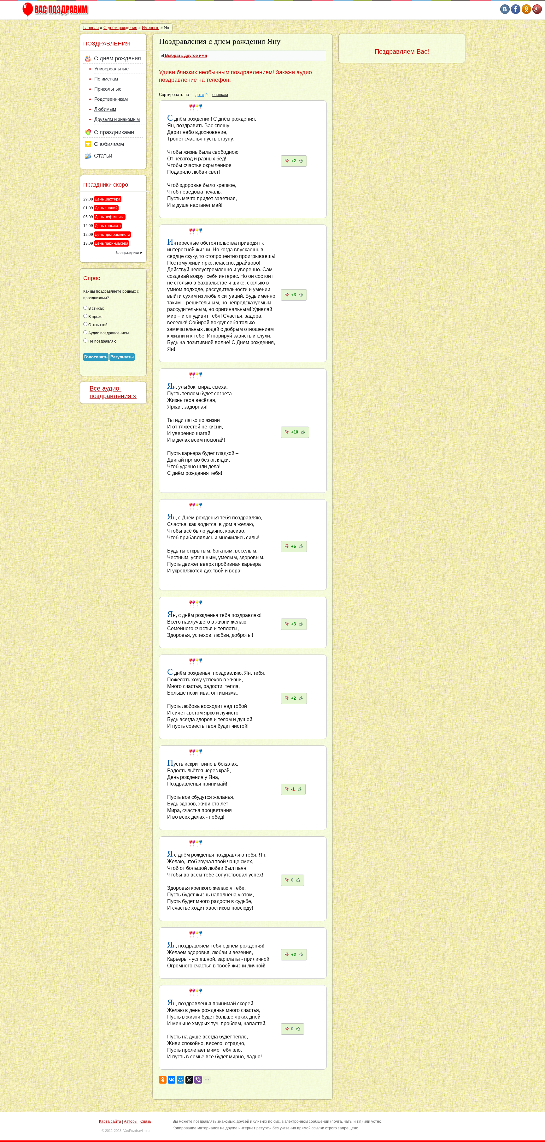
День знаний (106, 208)
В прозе (95, 316)
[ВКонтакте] (171, 1080)
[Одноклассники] (163, 1080)
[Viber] (198, 1080)
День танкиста (108, 226)
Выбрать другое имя (186, 55)
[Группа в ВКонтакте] (505, 12)
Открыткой (97, 325)
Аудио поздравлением (108, 333)
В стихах (95, 308)
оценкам (220, 95)
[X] (189, 1080)
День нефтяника (110, 217)
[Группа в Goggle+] (537, 12)
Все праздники (127, 252)
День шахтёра (107, 199)
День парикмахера (111, 243)
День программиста (112, 234)
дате (199, 95)
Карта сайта (110, 1121)
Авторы (131, 1121)
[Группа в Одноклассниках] (526, 12)
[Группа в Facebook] (515, 12)
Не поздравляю (101, 341)
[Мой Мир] (180, 1080)
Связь (145, 1121)
